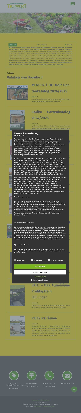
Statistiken (38, 260)
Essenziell (21, 260)
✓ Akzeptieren (40, 266)
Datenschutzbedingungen (40, 280)
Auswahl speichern (40, 272)
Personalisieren (40, 277)
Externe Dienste (57, 260)
